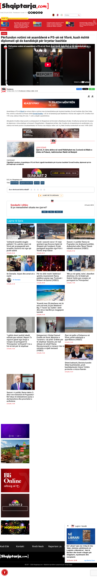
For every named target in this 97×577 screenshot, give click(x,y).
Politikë (4, 33)
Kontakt (20, 546)
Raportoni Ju (55, 546)
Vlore (42, 182)
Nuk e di (58, 212)
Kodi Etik (4, 546)
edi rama (36, 182)
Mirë (44, 212)
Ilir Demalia (17, 280)
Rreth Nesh (38, 546)
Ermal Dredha (38, 114)
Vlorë (22, 111)
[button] (4, 572)
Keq (51, 212)
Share (79, 89)
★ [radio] (31, 189)
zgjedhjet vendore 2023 (26, 182)
